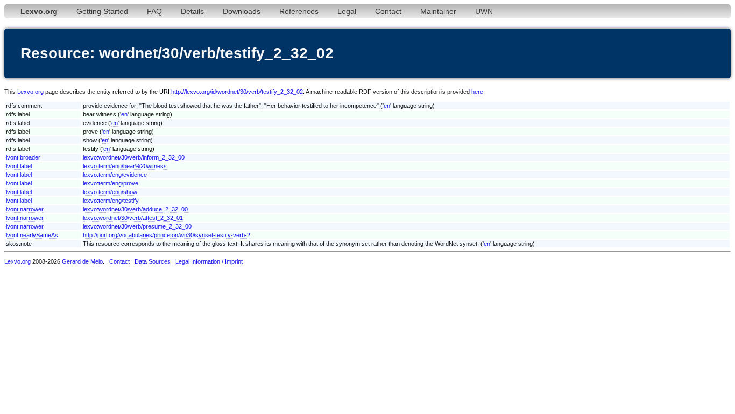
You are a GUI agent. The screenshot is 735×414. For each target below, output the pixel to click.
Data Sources (153, 261)
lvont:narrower (25, 209)
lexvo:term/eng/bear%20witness (125, 166)
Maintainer (438, 11)
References (299, 11)
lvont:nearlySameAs (32, 235)
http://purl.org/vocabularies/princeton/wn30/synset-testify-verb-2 (166, 235)
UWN (484, 11)
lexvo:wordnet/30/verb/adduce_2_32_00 (135, 209)
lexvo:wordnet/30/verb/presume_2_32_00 (137, 226)
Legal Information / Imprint (209, 261)
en (387, 105)
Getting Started (102, 11)
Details (192, 11)
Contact (388, 11)
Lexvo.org (30, 91)
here (477, 91)
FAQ (154, 11)
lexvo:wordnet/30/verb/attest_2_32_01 (133, 218)
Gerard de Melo (82, 261)
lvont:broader (23, 157)
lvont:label (19, 166)
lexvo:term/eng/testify (111, 200)
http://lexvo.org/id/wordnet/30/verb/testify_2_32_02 (237, 91)
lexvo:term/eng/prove (110, 183)
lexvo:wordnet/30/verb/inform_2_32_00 (134, 157)
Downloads (241, 11)
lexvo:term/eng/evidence (115, 174)
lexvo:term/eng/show (110, 192)
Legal (346, 11)
